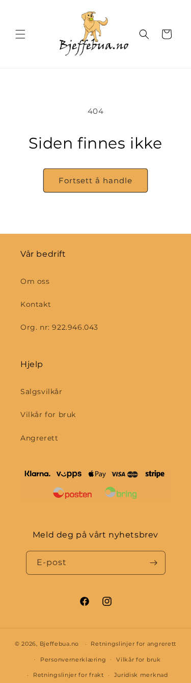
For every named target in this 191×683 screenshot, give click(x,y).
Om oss (35, 281)
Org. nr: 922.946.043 (59, 327)
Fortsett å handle (95, 180)
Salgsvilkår (41, 391)
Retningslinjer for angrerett (133, 643)
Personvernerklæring (73, 659)
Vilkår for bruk (48, 414)
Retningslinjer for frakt (68, 674)
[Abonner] (154, 563)
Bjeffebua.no (59, 643)
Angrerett (39, 438)
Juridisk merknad (141, 674)
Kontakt (35, 304)
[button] (20, 34)
